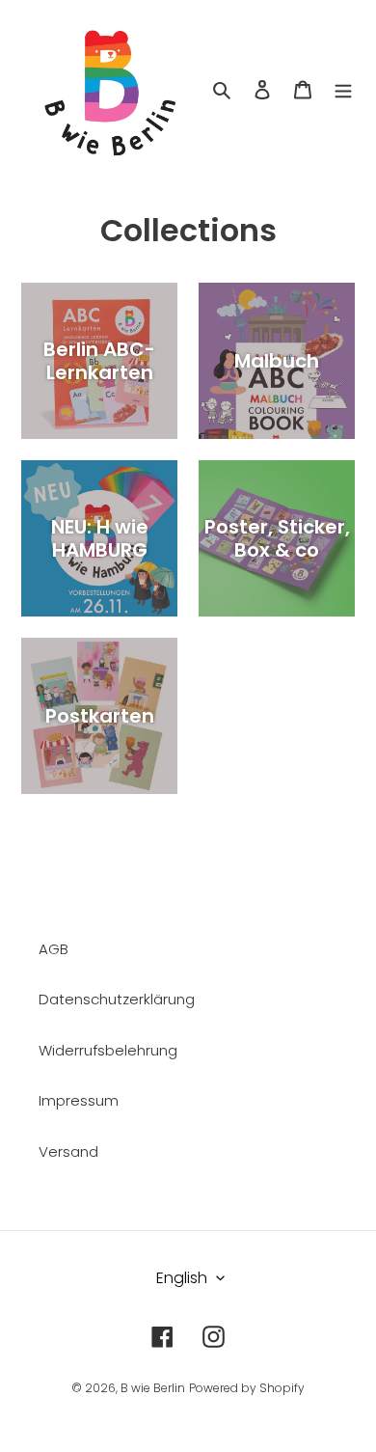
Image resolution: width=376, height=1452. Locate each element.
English (181, 1278)
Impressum (79, 1100)
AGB (53, 949)
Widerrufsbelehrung (108, 1050)
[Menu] (343, 89)
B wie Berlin (153, 1388)
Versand (68, 1151)
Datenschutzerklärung (117, 999)
